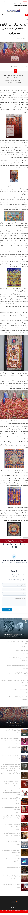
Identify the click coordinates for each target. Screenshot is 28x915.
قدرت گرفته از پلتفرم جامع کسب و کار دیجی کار (8, 910)
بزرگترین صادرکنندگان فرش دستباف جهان (18, 673)
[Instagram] (15, 908)
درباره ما (13, 911)
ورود (6, 2)
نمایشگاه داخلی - (16, 537)
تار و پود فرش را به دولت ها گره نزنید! (11, 884)
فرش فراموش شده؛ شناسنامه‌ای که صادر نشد (17, 665)
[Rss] (24, 544)
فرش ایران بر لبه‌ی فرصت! (22, 650)
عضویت (2, 2)
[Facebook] (20, 544)
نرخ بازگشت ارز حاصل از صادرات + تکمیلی (10, 773)
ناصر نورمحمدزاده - (7, 537)
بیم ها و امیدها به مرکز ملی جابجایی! (19, 689)
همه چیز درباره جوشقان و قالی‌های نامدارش (16, 722)
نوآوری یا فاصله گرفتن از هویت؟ (13, 842)
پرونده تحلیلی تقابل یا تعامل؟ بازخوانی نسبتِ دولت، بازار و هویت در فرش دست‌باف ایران (11, 784)
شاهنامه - (2, 537)
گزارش (27, 19)
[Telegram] (11, 907)
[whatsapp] (3, 544)
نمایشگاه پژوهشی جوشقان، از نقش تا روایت (14, 635)
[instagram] (12, 547)
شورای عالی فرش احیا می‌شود (13, 867)
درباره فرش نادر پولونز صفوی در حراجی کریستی (17, 697)
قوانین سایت (17, 911)
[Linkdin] (8, 544)
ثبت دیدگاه (7, 609)
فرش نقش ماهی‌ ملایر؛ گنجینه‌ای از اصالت (18, 658)
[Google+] (12, 544)
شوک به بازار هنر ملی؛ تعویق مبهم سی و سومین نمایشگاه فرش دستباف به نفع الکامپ (11, 792)
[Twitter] (16, 544)
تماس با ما (10, 911)
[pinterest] (16, 547)
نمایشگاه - (20, 537)
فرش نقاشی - (12, 537)
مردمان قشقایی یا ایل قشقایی (13, 747)
